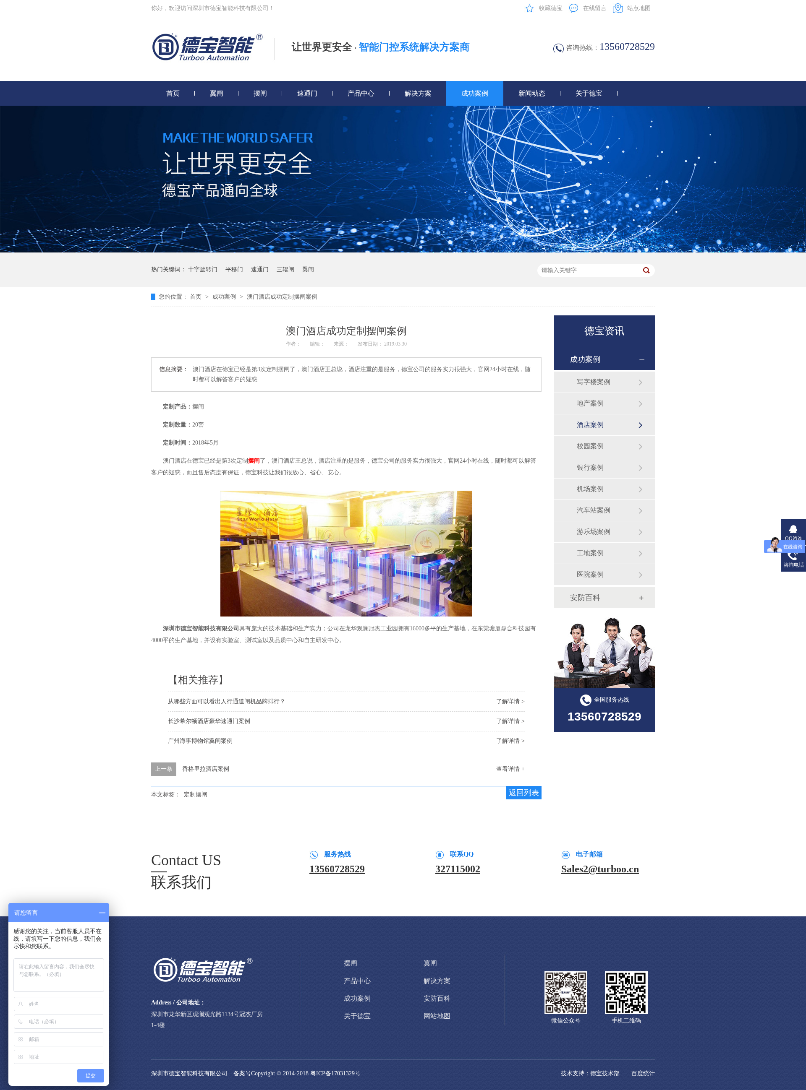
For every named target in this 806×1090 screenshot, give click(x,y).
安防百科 (585, 597)
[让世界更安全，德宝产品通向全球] (403, 250)
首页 (173, 93)
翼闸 (216, 93)
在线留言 (595, 8)
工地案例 (590, 553)
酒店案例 (590, 424)
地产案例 (590, 403)
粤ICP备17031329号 (335, 1073)
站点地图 (639, 8)
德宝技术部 (605, 1073)
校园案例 (590, 446)
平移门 (234, 269)
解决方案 (418, 93)
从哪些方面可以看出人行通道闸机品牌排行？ (226, 701)
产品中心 (361, 93)
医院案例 (590, 574)
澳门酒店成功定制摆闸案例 (282, 297)
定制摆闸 (195, 794)
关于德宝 (589, 93)
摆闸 (260, 93)
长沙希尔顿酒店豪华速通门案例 (209, 721)
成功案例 (474, 93)
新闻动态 (531, 93)
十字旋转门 (202, 269)
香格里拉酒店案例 (205, 769)
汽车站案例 (593, 510)
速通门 (307, 93)
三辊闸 (285, 269)
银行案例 (590, 467)
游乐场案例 (593, 531)
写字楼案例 (593, 381)
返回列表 (524, 792)
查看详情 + (510, 769)
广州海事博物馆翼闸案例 (200, 741)
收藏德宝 (551, 8)
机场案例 (590, 488)
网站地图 (437, 1016)
